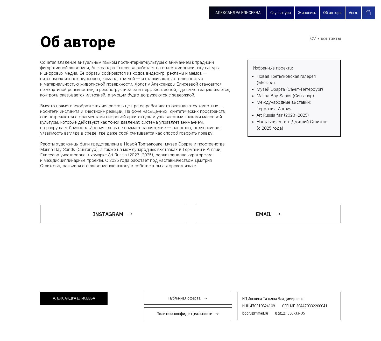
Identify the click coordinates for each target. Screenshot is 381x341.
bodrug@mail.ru (255, 313)
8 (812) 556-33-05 (290, 313)
